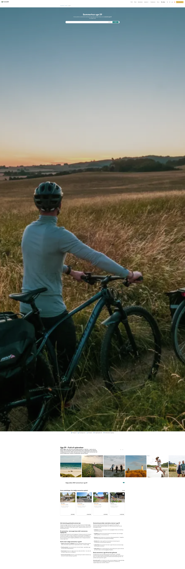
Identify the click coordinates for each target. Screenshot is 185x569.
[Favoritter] (170, 2)
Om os (158, 2)
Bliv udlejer (163, 2)
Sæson (66, 5)
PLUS (132, 2)
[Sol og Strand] (5, 2)
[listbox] (74, 22)
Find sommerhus (180, 2)
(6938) (116, 22)
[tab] (64, 501)
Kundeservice (153, 2)
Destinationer (140, 2)
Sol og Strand (62, 5)
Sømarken (112, 503)
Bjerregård (63, 503)
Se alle (123, 490)
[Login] (172, 2)
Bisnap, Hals (96, 503)
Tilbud (135, 2)
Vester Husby (80, 503)
